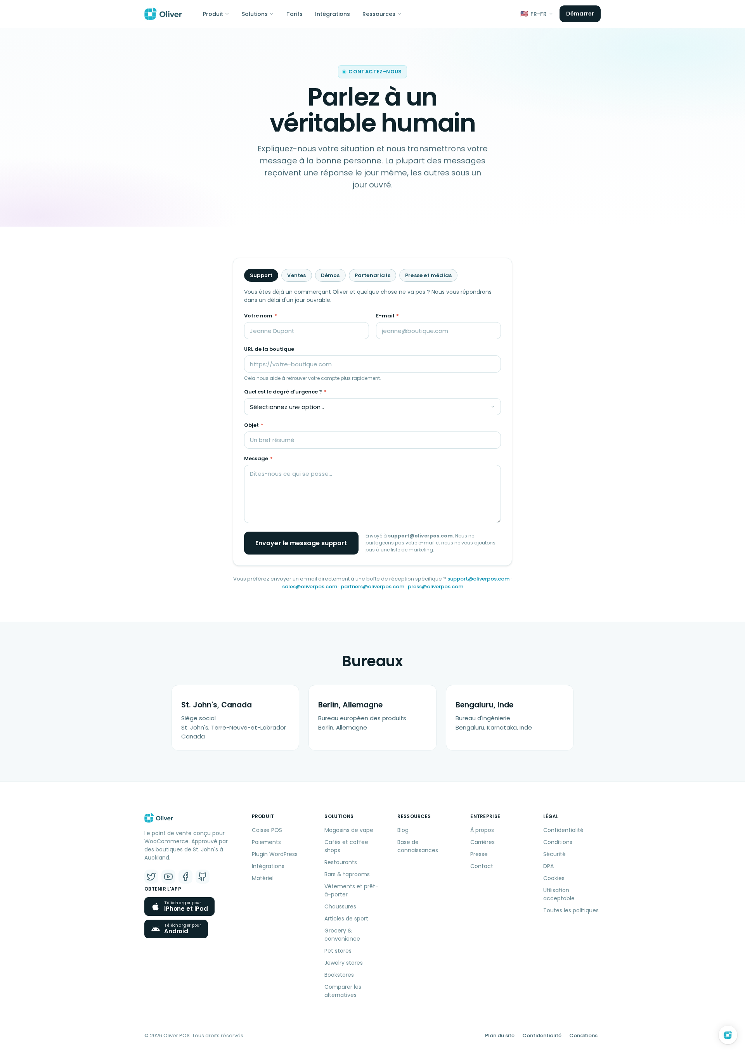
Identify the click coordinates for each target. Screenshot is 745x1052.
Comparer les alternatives (342, 991)
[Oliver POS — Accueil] (163, 14)
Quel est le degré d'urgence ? (285, 391)
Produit (213, 14)
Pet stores (338, 951)
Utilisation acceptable (559, 894)
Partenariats (372, 275)
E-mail (387, 315)
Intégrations (332, 14)
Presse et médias (428, 275)
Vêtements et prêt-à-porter (351, 890)
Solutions (255, 14)
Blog (403, 830)
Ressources (378, 14)
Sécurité (554, 854)
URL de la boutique (269, 349)
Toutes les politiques (571, 910)
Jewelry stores (343, 963)
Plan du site (500, 1035)
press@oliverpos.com (435, 586)
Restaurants (340, 862)
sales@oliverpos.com (309, 586)
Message (258, 458)
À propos (482, 830)
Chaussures (340, 906)
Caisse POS (267, 830)
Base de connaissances (417, 846)
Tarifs (294, 14)
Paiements (266, 842)
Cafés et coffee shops (346, 846)
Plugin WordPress (275, 854)
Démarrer (580, 13)
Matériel (263, 878)
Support (261, 275)
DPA (548, 866)
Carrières (482, 842)
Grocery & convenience (342, 935)
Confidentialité (563, 830)
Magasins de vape (348, 830)
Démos (330, 275)
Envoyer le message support (301, 543)
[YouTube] (168, 877)
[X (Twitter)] (151, 877)
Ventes (296, 275)
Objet (253, 425)
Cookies (554, 878)
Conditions (557, 842)
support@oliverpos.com (478, 578)
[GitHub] (203, 877)
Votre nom (260, 315)
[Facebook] (185, 877)
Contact (481, 866)
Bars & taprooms (347, 874)
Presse (479, 854)
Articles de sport (346, 918)
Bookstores (339, 975)
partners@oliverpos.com (372, 586)
